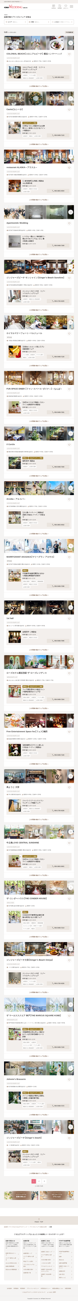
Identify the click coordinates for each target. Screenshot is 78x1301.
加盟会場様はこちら (57, 1288)
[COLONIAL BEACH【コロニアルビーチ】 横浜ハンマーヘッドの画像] (39, 43)
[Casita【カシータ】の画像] (39, 98)
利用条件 (22, 1288)
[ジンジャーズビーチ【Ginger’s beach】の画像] (39, 1127)
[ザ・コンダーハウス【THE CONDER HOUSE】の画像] (39, 888)
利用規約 (16, 1288)
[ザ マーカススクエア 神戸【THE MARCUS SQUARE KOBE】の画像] (39, 1005)
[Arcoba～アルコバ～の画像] (39, 488)
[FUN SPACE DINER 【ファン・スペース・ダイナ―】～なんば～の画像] (39, 378)
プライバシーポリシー (33, 1288)
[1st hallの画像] (39, 607)
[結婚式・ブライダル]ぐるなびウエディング (15, 1227)
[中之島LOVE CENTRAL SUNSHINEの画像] (39, 832)
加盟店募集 (68, 1288)
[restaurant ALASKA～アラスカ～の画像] (39, 157)
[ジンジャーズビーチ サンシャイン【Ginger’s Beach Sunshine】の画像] (39, 267)
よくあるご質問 (51, 1292)
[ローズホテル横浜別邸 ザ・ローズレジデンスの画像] (39, 662)
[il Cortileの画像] (39, 434)
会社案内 (9, 1288)
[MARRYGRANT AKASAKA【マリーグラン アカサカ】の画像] (39, 546)
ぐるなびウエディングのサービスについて (33, 1292)
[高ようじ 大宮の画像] (39, 776)
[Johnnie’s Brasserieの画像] (39, 1068)
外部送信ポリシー (45, 1288)
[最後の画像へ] (70, 42)
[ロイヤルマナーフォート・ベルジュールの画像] (39, 322)
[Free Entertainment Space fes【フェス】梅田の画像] (39, 721)
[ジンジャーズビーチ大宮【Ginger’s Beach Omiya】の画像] (39, 949)
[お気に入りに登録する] (69, 54)
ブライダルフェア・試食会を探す (38, 1227)
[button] (39, 72)
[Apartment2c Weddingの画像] (39, 212)
